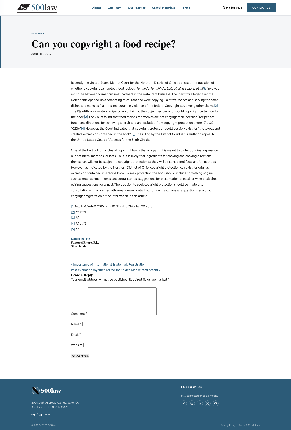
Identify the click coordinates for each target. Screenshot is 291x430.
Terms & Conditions (249, 425)
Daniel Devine (80, 238)
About (96, 8)
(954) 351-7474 (232, 7)
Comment (79, 314)
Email (76, 335)
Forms (186, 8)
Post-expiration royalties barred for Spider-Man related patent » (115, 270)
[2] (216, 106)
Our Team (114, 8)
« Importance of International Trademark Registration (108, 264)
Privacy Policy (228, 425)
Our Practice (137, 8)
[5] (133, 134)
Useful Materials (163, 8)
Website (77, 345)
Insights (37, 33)
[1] (72, 206)
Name (76, 324)
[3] (86, 117)
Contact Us (261, 7)
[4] (83, 128)
